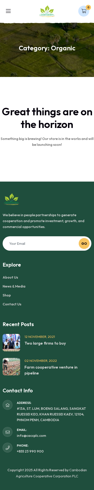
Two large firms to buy (45, 343)
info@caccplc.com (31, 435)
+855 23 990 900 (30, 451)
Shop (7, 295)
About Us (10, 277)
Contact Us (12, 304)
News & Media (14, 286)
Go (84, 244)
